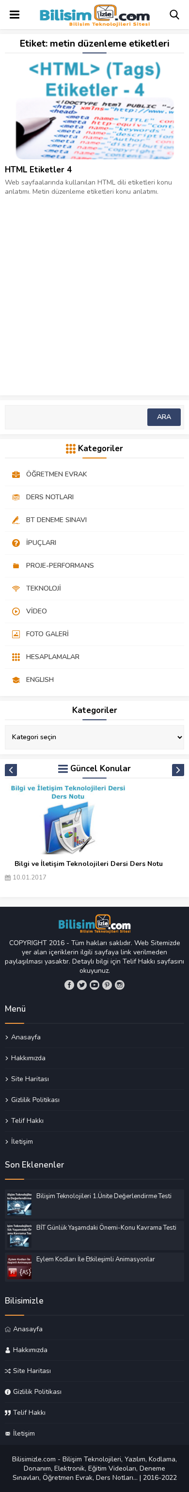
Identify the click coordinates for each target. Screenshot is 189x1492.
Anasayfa (26, 1037)
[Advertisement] (94, 291)
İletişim (22, 1141)
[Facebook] (69, 985)
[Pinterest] (107, 985)
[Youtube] (94, 985)
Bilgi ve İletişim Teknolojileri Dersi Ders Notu (89, 863)
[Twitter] (82, 985)
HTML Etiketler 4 (38, 169)
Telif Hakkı (27, 1120)
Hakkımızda (28, 1057)
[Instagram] (120, 985)
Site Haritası (30, 1078)
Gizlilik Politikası (35, 1099)
